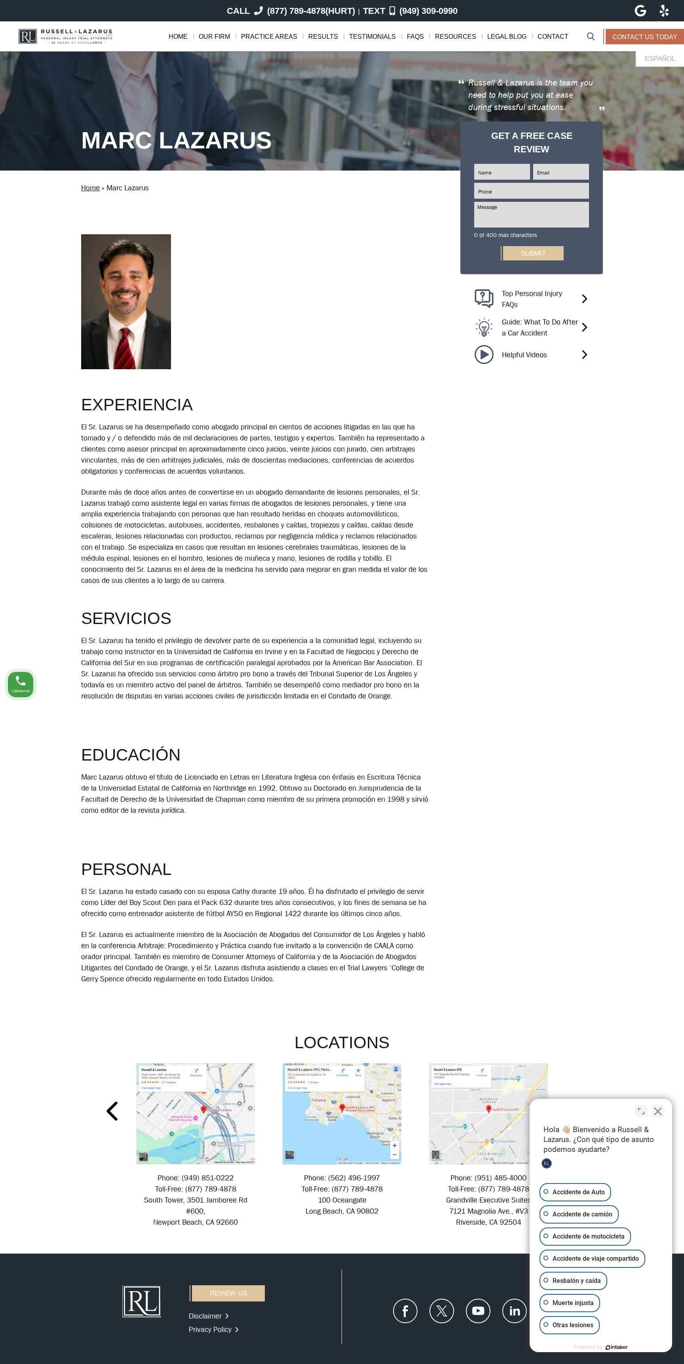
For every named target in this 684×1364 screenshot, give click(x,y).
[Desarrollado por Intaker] (617, 1347)
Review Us (228, 1293)
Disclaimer (205, 1316)
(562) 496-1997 (354, 1178)
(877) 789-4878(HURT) (291, 11)
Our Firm (214, 36)
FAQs (415, 36)
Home (178, 36)
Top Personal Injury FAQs (532, 298)
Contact (553, 36)
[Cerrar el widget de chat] (658, 1111)
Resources (455, 36)
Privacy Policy (210, 1329)
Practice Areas (269, 36)
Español (660, 59)
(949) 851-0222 (208, 1178)
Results (323, 36)
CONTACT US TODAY (644, 37)
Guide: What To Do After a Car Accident (540, 327)
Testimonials (372, 36)
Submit (533, 253)
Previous (113, 1111)
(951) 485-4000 (500, 1178)
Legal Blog (506, 36)
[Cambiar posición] (641, 1111)
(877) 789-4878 (210, 1189)
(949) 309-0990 (410, 11)
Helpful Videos (524, 354)
